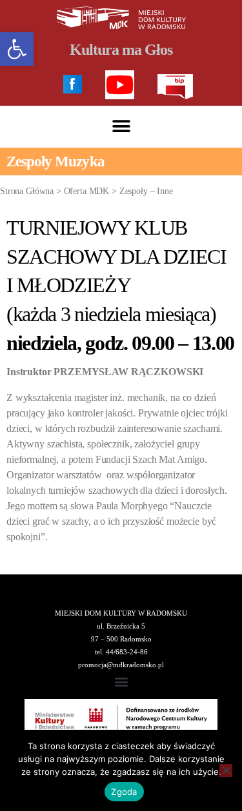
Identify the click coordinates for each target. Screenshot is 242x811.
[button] (121, 126)
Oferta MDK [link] (87, 191)
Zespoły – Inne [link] (146, 191)
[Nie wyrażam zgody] (225, 770)
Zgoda (124, 792)
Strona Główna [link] (27, 191)
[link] (17, 49)
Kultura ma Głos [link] (121, 49)
